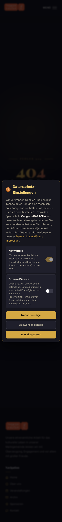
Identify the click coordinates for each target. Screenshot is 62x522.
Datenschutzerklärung (29, 236)
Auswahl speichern (31, 324)
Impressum (12, 240)
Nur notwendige (31, 315)
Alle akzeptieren (31, 334)
